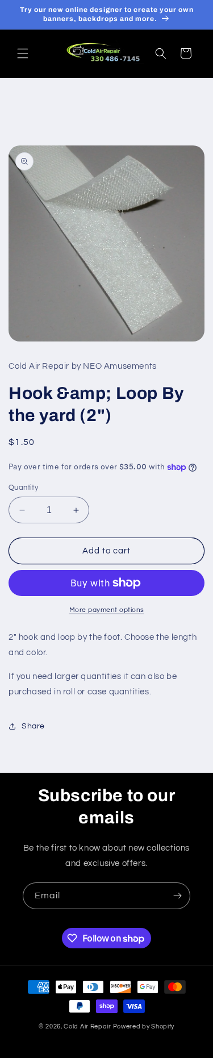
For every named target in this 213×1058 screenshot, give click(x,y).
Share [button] (33, 726)
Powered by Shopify (144, 1026)
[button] (22, 53)
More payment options (106, 610)
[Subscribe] (177, 895)
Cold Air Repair (87, 1026)
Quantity (23, 487)
